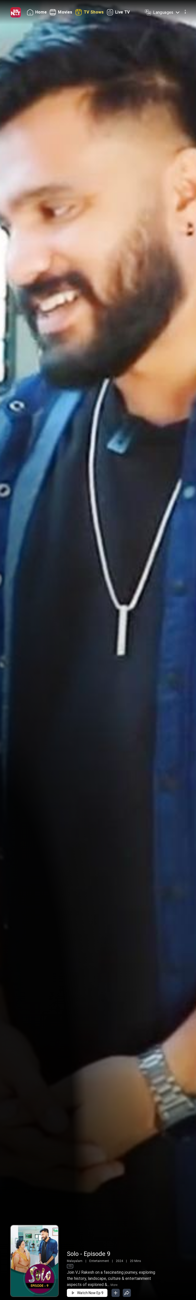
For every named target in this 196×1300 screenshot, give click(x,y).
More (114, 1285)
